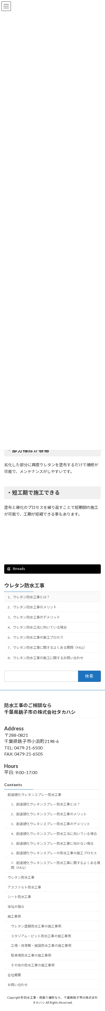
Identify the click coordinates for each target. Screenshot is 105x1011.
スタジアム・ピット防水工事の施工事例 (41, 936)
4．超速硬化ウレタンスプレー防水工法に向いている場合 (54, 834)
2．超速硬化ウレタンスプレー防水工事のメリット (49, 814)
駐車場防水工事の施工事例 (31, 955)
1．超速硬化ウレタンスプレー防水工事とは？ (45, 804)
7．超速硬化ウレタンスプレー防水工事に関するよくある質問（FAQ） (55, 865)
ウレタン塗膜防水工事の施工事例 (36, 926)
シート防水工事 (19, 897)
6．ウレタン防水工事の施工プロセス (35, 638)
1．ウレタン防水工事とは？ (29, 597)
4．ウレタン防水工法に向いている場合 (37, 627)
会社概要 (14, 975)
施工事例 (14, 916)
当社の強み (16, 906)
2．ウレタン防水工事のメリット (32, 607)
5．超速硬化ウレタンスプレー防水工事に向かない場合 (52, 843)
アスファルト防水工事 (24, 887)
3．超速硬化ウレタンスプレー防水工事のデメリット (50, 824)
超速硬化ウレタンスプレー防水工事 (34, 795)
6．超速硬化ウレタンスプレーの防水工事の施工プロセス (54, 853)
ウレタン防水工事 (24, 585)
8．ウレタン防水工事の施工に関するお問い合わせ (45, 658)
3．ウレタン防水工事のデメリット (34, 617)
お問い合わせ (18, 984)
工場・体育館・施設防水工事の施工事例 (41, 945)
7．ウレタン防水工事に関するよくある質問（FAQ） (47, 648)
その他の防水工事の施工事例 (33, 965)
